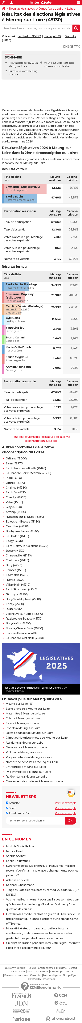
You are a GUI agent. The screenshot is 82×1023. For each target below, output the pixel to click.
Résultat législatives (22, 8)
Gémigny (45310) (17, 594)
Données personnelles (61, 971)
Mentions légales (52, 975)
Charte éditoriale (46, 968)
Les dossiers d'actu (20, 813)
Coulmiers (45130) (17, 560)
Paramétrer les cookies (16, 975)
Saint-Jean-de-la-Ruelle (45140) (26, 468)
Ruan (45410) (14, 609)
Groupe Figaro (70, 975)
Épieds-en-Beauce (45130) (23, 521)
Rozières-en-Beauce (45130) (24, 618)
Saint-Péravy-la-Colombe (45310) (27, 546)
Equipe (32, 968)
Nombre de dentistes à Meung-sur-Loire (32, 762)
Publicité (62, 968)
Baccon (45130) (15, 550)
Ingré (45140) (14, 478)
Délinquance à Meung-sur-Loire (26, 747)
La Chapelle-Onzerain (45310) (24, 638)
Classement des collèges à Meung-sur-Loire (34, 781)
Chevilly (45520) (16, 497)
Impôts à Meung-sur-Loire (23, 728)
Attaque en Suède (17, 880)
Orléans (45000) (16, 458)
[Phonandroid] (60, 1018)
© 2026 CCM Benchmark (41, 979)
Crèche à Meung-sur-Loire (23, 718)
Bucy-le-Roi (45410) (18, 623)
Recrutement (41, 971)
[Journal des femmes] (21, 995)
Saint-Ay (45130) (16, 492)
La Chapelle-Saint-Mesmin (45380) (28, 473)
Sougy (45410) (14, 541)
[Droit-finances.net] (60, 1003)
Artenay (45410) (16, 512)
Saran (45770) (14, 463)
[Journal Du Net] (21, 1003)
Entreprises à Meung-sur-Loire (26, 767)
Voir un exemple (65, 803)
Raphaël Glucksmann (20, 885)
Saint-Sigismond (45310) (21, 589)
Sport (12, 808)
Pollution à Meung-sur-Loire (24, 752)
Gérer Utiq (35, 975)
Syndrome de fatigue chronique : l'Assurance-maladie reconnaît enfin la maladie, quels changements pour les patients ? (42, 870)
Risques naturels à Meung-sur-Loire (29, 757)
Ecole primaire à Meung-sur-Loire (28, 708)
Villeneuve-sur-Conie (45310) (24, 614)
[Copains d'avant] (21, 1011)
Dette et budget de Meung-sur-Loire (29, 733)
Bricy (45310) (14, 565)
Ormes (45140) (15, 483)
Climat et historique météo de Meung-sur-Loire (37, 737)
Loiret (71, 8)
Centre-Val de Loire (51, 8)
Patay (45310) (14, 502)
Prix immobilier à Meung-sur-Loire (28, 772)
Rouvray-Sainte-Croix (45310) (24, 628)
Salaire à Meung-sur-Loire (22, 723)
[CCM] (60, 995)
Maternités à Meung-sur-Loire (25, 713)
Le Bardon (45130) (29, 36)
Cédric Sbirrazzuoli (18, 861)
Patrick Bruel (14, 851)
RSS (29, 971)
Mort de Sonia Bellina (20, 846)
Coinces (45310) (16, 570)
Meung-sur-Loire (53, 62)
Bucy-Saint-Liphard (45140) (23, 599)
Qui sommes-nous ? (16, 968)
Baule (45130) (53, 36)
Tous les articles (17, 971)
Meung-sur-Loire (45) (19, 703)
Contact (73, 968)
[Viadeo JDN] (60, 1011)
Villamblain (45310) (18, 584)
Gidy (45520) (14, 507)
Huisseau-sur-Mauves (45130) (25, 516)
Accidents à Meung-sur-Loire (24, 742)
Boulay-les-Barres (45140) (22, 531)
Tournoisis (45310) (17, 575)
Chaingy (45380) (16, 487)
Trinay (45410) (15, 604)
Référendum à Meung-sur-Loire (26, 776)
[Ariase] (21, 1019)
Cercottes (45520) (17, 526)
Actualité (14, 803)
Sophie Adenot (16, 856)
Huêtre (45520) (15, 580)
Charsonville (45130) (18, 555)
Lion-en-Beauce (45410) (21, 633)
